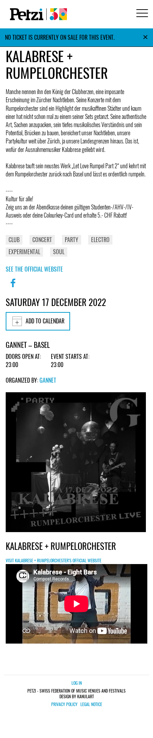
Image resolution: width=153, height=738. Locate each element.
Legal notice (91, 704)
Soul (58, 251)
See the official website (34, 269)
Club (14, 239)
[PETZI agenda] (37, 14)
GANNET (47, 380)
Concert (42, 239)
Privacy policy (64, 704)
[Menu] (141, 14)
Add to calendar (45, 321)
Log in (77, 683)
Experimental (24, 251)
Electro (100, 239)
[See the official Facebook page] (13, 287)
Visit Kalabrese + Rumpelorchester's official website (53, 560)
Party (71, 239)
